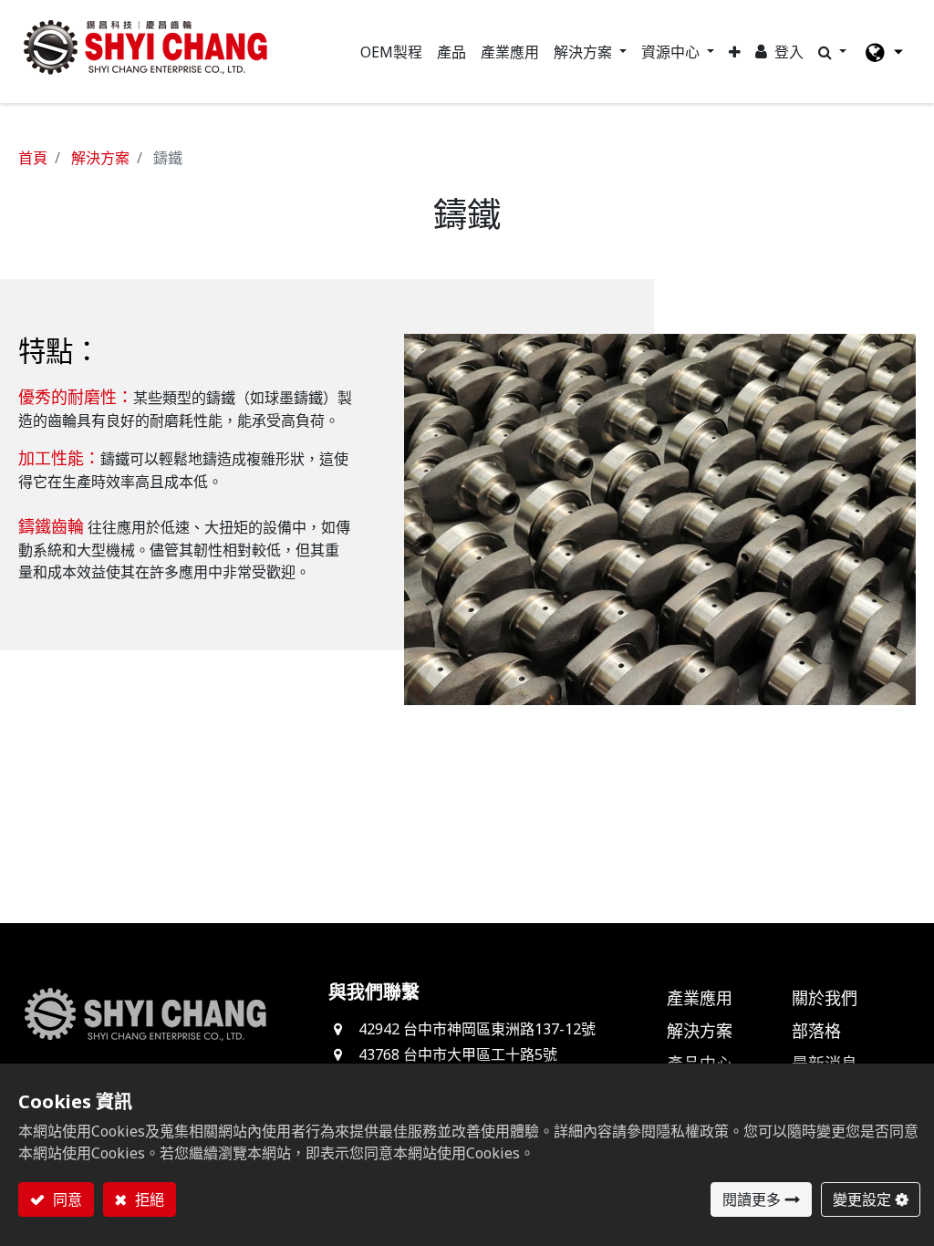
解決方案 (100, 158)
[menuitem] (391, 52)
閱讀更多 (751, 1199)
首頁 (32, 158)
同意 (65, 1199)
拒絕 (147, 1199)
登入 (789, 52)
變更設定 (862, 1199)
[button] (734, 52)
